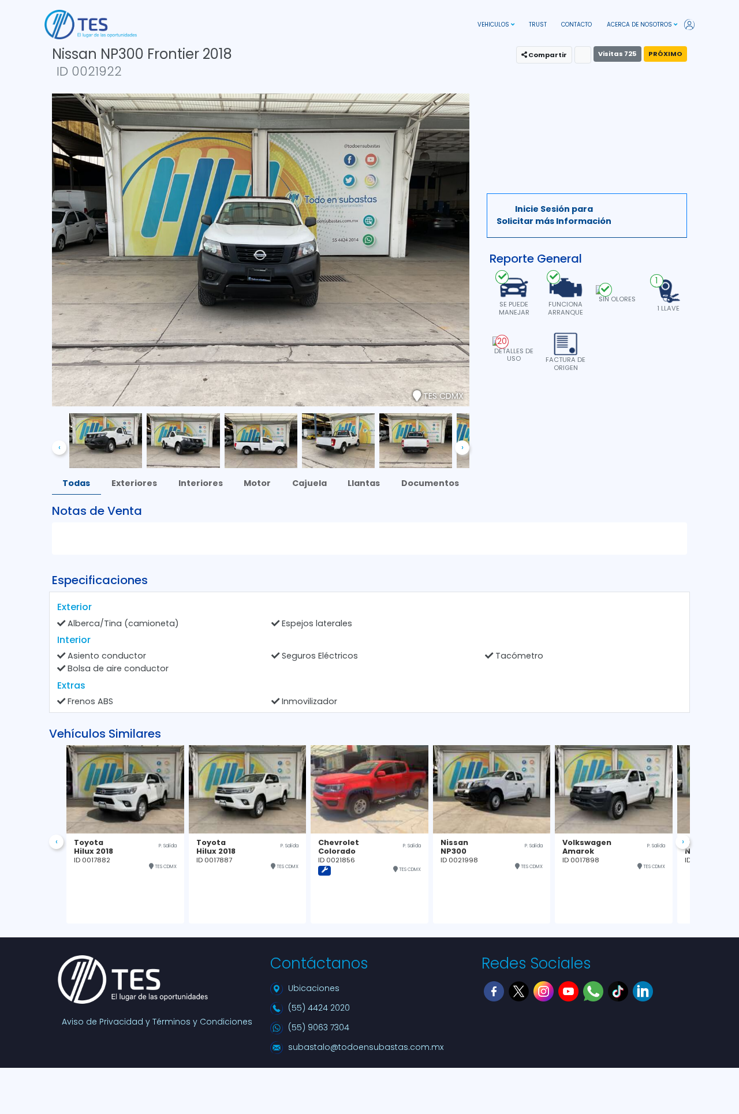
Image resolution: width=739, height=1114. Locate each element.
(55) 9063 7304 (318, 1027)
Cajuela (309, 483)
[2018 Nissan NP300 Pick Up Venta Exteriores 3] (183, 440)
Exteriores (134, 483)
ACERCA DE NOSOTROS (640, 24)
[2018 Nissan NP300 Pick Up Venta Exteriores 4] (261, 440)
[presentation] (59, 447)
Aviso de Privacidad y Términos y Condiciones (157, 1021)
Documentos (430, 483)
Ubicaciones (313, 988)
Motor (257, 483)
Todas (76, 483)
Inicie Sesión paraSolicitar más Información (554, 215)
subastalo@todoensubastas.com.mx (365, 1047)
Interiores (200, 483)
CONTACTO (576, 24)
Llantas (364, 483)
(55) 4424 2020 (319, 1008)
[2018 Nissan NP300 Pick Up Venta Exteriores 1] (105, 440)
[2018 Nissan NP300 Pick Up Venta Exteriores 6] (415, 440)
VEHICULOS (494, 24)
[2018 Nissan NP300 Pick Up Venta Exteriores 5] (338, 440)
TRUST (538, 24)
